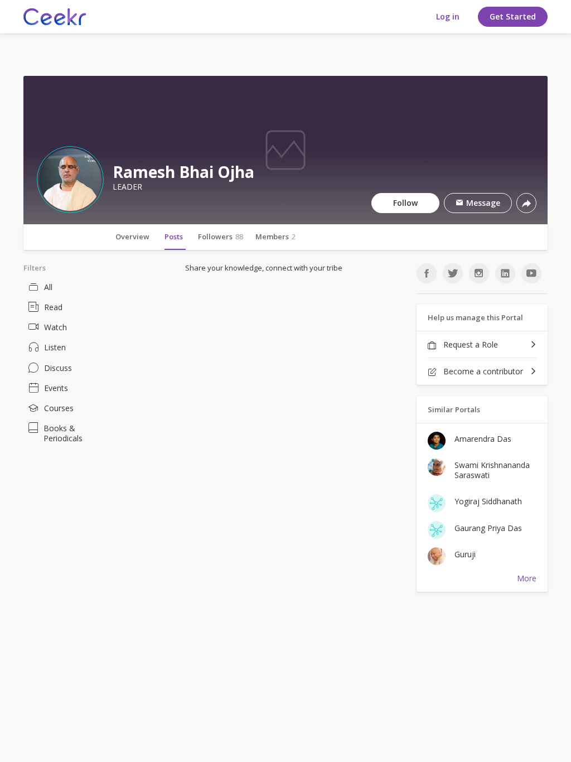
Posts (173, 237)
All (48, 287)
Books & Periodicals (63, 433)
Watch (55, 327)
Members (275, 237)
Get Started (513, 16)
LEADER (127, 187)
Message (482, 202)
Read (53, 307)
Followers (220, 237)
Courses (59, 408)
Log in (447, 16)
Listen (55, 347)
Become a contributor (482, 371)
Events (56, 388)
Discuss (58, 368)
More (526, 578)
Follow (405, 202)
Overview (132, 237)
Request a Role (469, 344)
